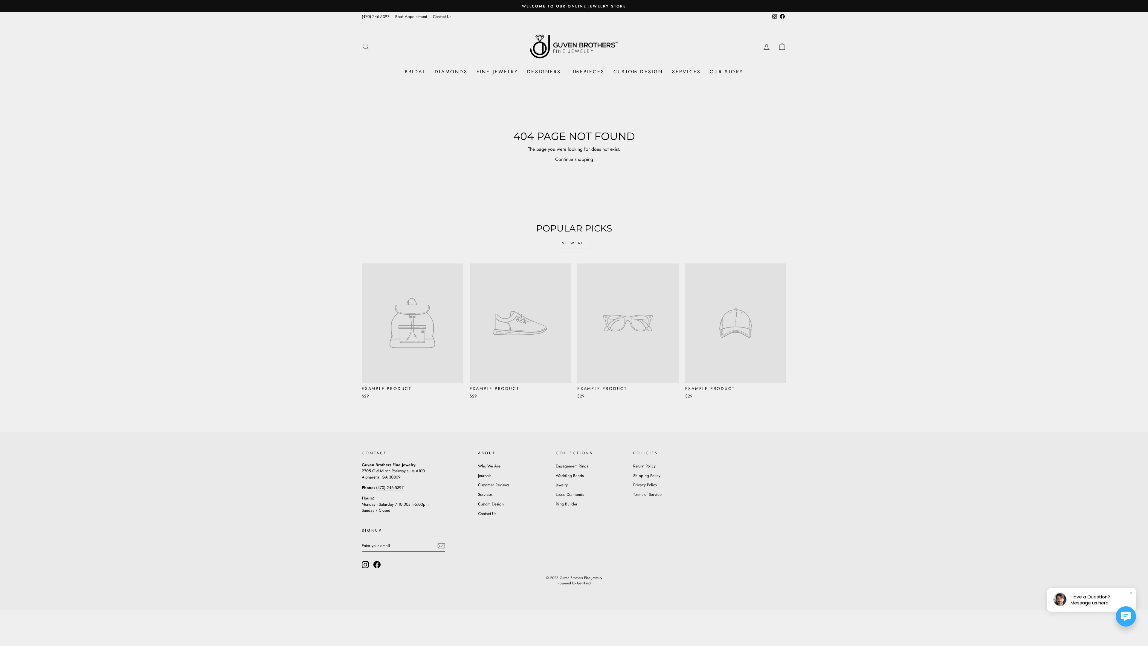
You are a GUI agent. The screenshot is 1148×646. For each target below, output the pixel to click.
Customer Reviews (493, 485)
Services (686, 71)
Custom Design (638, 71)
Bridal (415, 71)
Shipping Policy (646, 476)
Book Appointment (411, 16)
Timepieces (587, 71)
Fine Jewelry (497, 71)
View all (574, 243)
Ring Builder (567, 504)
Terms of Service (647, 494)
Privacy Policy (645, 485)
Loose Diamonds (570, 494)
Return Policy (644, 466)
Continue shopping (574, 159)
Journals (484, 476)
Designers (544, 71)
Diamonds (451, 71)
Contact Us (442, 16)
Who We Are (489, 466)
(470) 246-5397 (375, 16)
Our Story (726, 71)
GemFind (584, 583)
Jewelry (562, 485)
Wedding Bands (570, 476)
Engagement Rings (572, 466)
